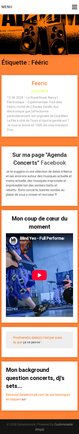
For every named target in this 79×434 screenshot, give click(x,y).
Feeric (39, 83)
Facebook (53, 162)
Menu (7, 7)
